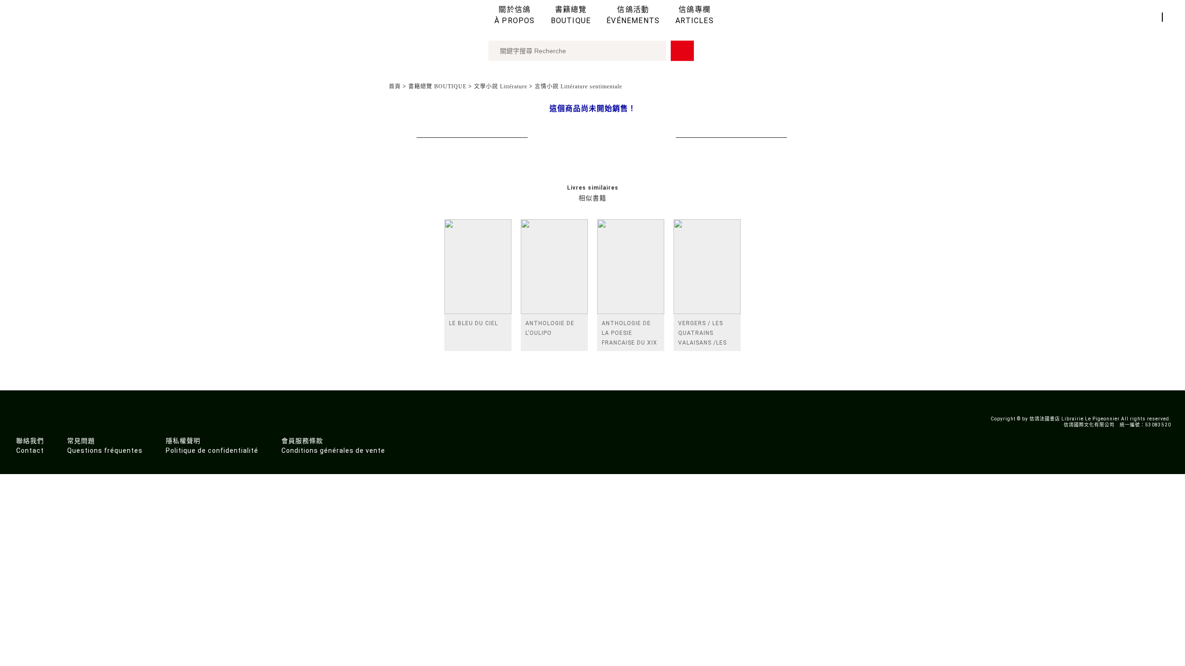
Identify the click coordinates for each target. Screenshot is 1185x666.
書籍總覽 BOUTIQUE (437, 86)
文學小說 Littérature (500, 86)
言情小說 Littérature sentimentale (578, 86)
